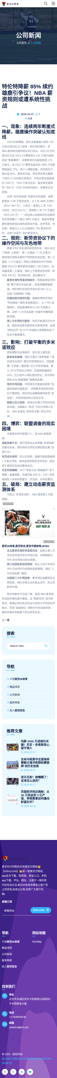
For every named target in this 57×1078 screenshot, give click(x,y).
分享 (30, 118)
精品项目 (15, 686)
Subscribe (39, 910)
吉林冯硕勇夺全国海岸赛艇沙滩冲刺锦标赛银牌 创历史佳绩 (35, 763)
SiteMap (37, 941)
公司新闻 (15, 694)
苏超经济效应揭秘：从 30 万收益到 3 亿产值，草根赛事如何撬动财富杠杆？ (35, 797)
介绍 (19, 678)
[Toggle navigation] (53, 4)
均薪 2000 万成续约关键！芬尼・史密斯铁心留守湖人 (35, 745)
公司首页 (21, 42)
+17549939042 (17, 1017)
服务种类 (15, 702)
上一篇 (6, 620)
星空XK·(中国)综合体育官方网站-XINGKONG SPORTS (26, 1061)
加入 (17, 710)
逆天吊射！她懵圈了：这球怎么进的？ (35, 779)
